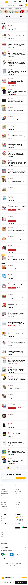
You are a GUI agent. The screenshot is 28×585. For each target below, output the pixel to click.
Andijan (2, 532)
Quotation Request (4, 491)
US (22, 5)
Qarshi (2, 538)
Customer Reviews (18, 491)
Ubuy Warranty (3, 508)
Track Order (3, 497)
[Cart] (25, 2)
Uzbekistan (6, 547)
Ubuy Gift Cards (17, 504)
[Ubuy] (6, 1)
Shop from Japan (21, 560)
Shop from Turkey (18, 565)
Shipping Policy (3, 502)
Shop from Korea (19, 563)
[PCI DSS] (4, 554)
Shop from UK (13, 560)
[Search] (26, 5)
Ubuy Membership (4, 506)
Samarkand (3, 530)
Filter (21, 16)
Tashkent (2, 525)
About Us (2, 487)
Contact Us (3, 489)
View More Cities (4, 543)
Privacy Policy (16, 573)
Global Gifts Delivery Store (10, 8)
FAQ (15, 497)
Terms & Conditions (7, 573)
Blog (16, 495)
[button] (23, 1)
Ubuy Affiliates (17, 502)
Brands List (17, 489)
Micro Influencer (4, 504)
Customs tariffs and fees (5, 500)
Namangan (3, 527)
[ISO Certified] (13, 554)
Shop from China (9, 565)
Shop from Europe (13, 568)
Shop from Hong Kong (9, 563)
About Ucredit (17, 500)
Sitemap (2, 495)
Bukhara (2, 534)
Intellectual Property (4, 493)
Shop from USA (6, 560)
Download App (17, 487)
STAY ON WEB (7, 582)
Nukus (2, 536)
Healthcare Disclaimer (4, 510)
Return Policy (17, 493)
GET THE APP (20, 582)
